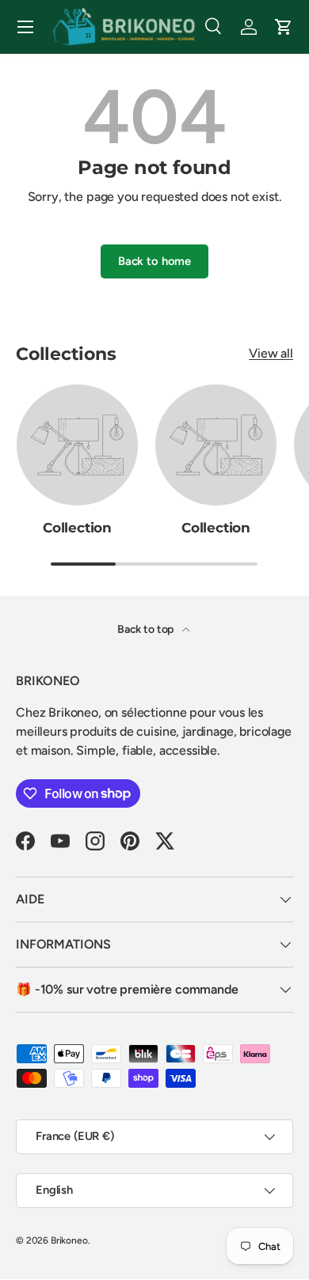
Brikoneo (69, 1240)
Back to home (154, 261)
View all (271, 353)
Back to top (146, 629)
